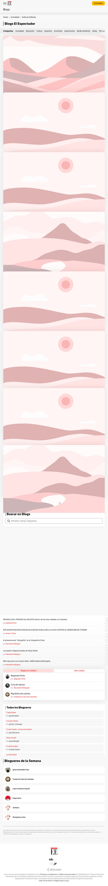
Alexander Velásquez (13, 644)
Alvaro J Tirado (11, 633)
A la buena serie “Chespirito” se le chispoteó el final (23, 640)
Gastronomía (69, 31)
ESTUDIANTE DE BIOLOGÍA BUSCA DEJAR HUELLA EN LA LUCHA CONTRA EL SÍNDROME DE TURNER (45, 630)
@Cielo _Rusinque (15, 724)
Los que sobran (12, 721)
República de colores (20, 693)
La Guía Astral (11, 755)
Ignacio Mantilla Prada (21, 770)
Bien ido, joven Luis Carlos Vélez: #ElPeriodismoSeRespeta (26, 661)
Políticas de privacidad (67, 874)
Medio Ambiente (83, 31)
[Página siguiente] (60, 503)
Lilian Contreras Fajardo (21, 789)
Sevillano (16, 808)
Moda (94, 31)
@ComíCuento (14, 733)
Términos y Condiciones (48, 874)
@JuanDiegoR (14, 741)
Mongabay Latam (19, 817)
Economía (58, 31)
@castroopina (14, 716)
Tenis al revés (11, 738)
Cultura (39, 31)
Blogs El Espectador (20, 24)
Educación (30, 31)
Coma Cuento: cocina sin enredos (19, 729)
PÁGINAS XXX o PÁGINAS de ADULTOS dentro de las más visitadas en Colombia (35, 619)
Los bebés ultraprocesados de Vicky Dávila (20, 651)
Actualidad (15, 17)
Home (5, 17)
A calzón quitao (12, 746)
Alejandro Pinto (11, 623)
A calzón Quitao (14, 749)
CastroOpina (11, 712)
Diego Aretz (17, 798)
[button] (104, 31)
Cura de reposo (18, 684)
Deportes (48, 31)
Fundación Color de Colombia (25, 697)
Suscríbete (98, 3)
